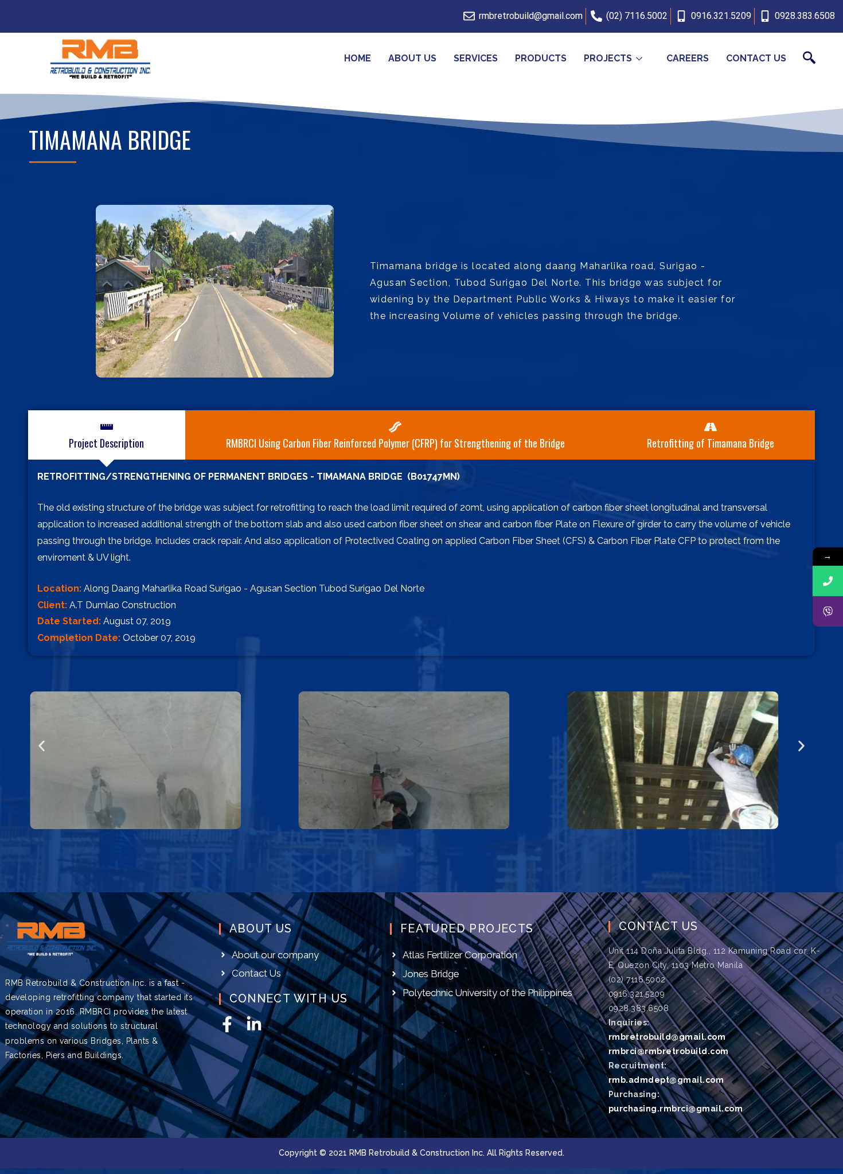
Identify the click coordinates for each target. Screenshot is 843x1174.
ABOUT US (412, 58)
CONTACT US (756, 58)
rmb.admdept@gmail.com (666, 1079)
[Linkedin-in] (254, 1024)
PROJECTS (608, 58)
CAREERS (687, 58)
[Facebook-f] (227, 1024)
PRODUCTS (541, 58)
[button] (41, 746)
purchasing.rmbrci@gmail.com (675, 1108)
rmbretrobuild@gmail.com (667, 1036)
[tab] (106, 435)
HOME (357, 58)
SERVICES (476, 58)
